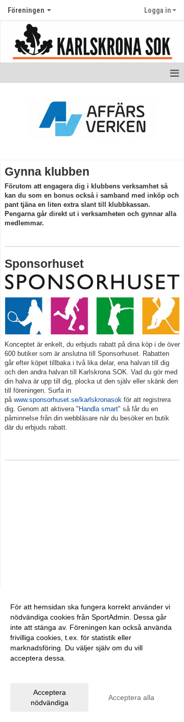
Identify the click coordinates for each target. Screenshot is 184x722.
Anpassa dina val (37, 671)
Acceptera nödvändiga (49, 697)
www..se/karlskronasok (68, 400)
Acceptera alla (131, 697)
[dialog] (92, 654)
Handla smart (98, 409)
